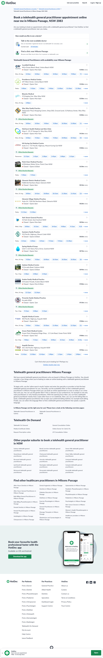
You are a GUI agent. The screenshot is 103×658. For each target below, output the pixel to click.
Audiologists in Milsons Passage (23, 516)
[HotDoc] (8, 3)
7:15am (35, 340)
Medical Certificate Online (22, 429)
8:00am (28, 123)
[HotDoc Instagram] (94, 582)
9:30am (42, 88)
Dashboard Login (48, 602)
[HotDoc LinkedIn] (91, 582)
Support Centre (47, 606)
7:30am (44, 340)
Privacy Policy (66, 602)
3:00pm (62, 156)
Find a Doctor (27, 586)
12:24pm (37, 292)
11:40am (55, 325)
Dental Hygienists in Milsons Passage (51, 485)
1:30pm (26, 274)
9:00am (73, 74)
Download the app (19, 556)
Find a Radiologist (28, 622)
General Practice (47, 586)
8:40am (55, 74)
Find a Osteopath (28, 614)
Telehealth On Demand (21, 425)
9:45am (33, 175)
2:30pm (44, 156)
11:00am (60, 88)
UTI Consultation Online (60, 432)
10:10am (73, 138)
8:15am (36, 226)
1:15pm (60, 354)
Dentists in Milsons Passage (48, 489)
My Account (26, 630)
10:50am (46, 325)
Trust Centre (65, 606)
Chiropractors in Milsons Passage (24, 519)
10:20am (64, 259)
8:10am (28, 74)
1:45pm (35, 156)
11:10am (69, 88)
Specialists (45, 598)
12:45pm (42, 354)
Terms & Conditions (68, 598)
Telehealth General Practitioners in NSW (49, 8)
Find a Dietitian (27, 610)
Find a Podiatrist (28, 598)
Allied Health (46, 590)
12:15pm (26, 156)
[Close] (2, 653)
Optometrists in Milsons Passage (75, 485)
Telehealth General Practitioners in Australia (25, 8)
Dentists (45, 594)
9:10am (33, 88)
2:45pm (53, 156)
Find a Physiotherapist (30, 594)
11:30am (78, 88)
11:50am (64, 325)
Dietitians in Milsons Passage (48, 498)
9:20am (46, 138)
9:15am (72, 226)
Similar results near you (51, 365)
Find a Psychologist (29, 606)
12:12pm (28, 292)
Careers (64, 590)
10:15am (55, 193)
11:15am (24, 212)
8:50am (64, 74)
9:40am (51, 88)
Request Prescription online (22, 432)
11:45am (73, 193)
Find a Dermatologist (29, 618)
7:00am (26, 340)
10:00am (64, 138)
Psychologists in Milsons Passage (75, 501)
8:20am (37, 74)
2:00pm (28, 103)
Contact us (65, 594)
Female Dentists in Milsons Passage (25, 507)
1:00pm (51, 354)
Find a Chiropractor (29, 602)
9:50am (37, 325)
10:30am (64, 123)
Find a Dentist (27, 590)
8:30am (46, 74)
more (85, 74)
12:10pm (73, 325)
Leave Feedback (27, 638)
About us (64, 586)
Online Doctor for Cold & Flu (62, 429)
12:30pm (33, 354)
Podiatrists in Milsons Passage (74, 498)
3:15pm (71, 156)
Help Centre (26, 634)
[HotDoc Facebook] (87, 582)
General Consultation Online (61, 425)
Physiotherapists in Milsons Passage (76, 494)
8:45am (37, 193)
